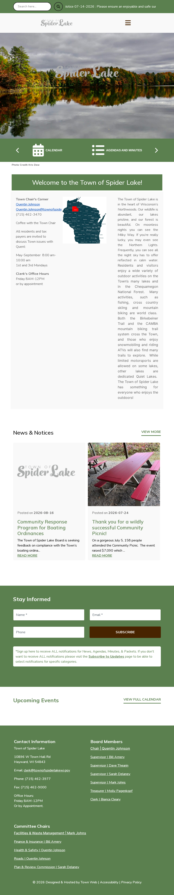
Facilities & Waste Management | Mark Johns (50, 833)
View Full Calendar (142, 699)
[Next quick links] (156, 150)
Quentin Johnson (28, 204)
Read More (27, 555)
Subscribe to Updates (106, 656)
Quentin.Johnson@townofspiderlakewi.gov (47, 209)
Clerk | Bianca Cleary (105, 799)
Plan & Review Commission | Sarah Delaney (46, 867)
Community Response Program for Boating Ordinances (42, 527)
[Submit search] (58, 6)
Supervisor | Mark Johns (108, 782)
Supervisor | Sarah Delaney (110, 774)
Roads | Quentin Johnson (32, 858)
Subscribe (125, 632)
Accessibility (109, 882)
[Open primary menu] (127, 23)
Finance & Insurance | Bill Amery (37, 841)
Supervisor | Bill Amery (107, 757)
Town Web (89, 882)
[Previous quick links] (17, 150)
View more (151, 432)
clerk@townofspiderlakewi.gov (47, 770)
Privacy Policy (131, 882)
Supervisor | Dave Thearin (109, 765)
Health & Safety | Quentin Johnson (39, 850)
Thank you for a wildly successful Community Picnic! (117, 527)
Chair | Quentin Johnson (110, 748)
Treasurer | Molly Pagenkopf (111, 791)
